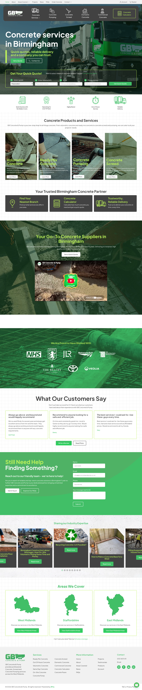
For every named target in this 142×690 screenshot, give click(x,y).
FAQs (47, 2)
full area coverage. (81, 639)
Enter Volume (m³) (43, 80)
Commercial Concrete (103, 16)
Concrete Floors (60, 672)
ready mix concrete (86, 125)
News (42, 2)
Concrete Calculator (127, 13)
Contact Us (36, 61)
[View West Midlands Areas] (27, 605)
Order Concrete (57, 2)
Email (63, 80)
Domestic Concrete (85, 16)
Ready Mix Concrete (40, 659)
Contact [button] (67, 2)
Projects (35, 2)
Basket (134, 2)
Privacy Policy (132, 687)
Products (101, 666)
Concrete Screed (69, 16)
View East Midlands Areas (115, 630)
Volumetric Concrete (40, 666)
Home (7, 2)
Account (124, 2)
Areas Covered (81, 666)
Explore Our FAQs (29, 491)
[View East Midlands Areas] (115, 605)
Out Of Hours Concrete (41, 662)
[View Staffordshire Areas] (71, 605)
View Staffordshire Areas (71, 630)
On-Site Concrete (39, 672)
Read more (71, 550)
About (14, 2)
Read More (80, 443)
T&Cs (124, 687)
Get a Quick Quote (71, 254)
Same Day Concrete (40, 669)
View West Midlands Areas (26, 630)
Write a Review (63, 443)
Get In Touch (12, 491)
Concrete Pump (39, 676)
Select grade (17, 80)
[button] (24, 2)
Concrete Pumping (52, 16)
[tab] (62, 570)
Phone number (91, 80)
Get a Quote (17, 61)
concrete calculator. (90, 73)
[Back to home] (15, 13)
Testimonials (102, 662)
